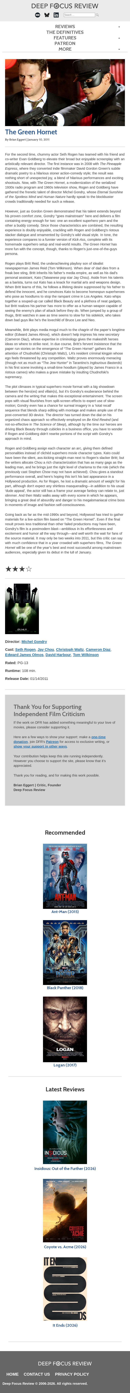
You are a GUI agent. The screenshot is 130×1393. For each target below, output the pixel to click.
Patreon (65, 43)
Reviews (65, 26)
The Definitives (65, 32)
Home (12, 1374)
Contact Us (37, 1374)
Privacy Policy (72, 1374)
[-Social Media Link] (37, 15)
